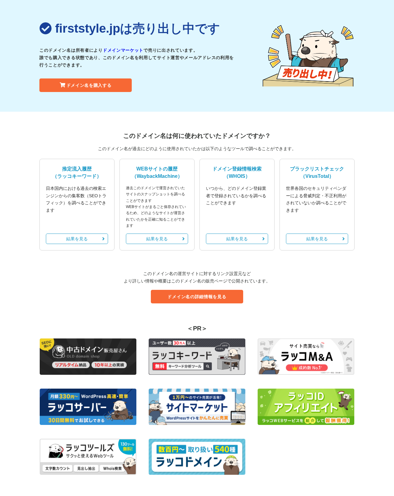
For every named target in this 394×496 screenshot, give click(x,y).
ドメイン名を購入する (89, 85)
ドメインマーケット (123, 50)
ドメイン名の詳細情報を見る (196, 296)
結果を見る (77, 238)
